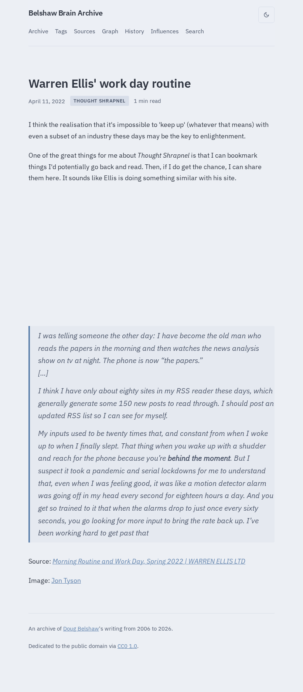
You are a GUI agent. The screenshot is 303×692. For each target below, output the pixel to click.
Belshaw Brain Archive (65, 12)
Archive (38, 31)
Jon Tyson (66, 580)
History (134, 31)
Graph (110, 31)
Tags (61, 31)
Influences (165, 31)
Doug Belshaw (81, 628)
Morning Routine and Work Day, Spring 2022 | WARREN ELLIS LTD (148, 561)
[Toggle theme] (266, 15)
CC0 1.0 (127, 645)
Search (194, 31)
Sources (84, 31)
